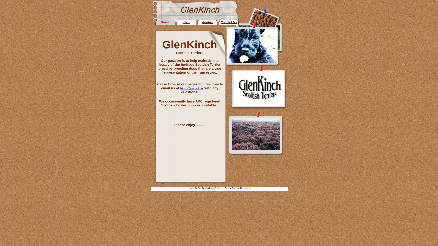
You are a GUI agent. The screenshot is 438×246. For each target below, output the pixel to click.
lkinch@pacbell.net (191, 88)
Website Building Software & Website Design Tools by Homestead (220, 188)
